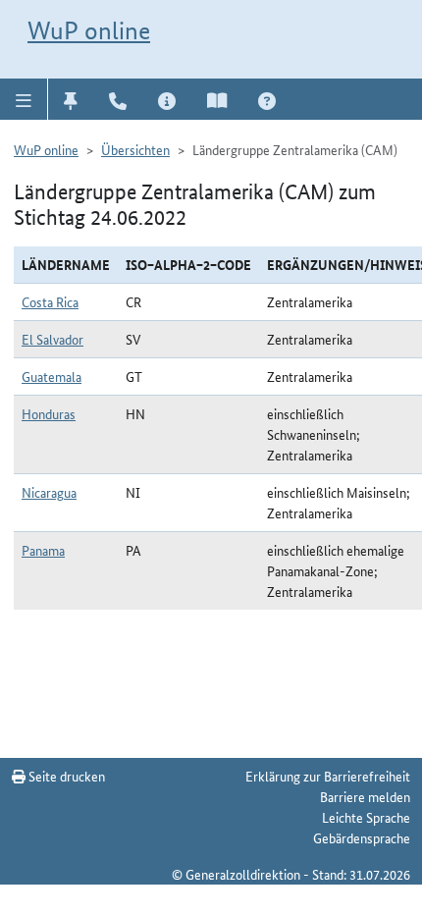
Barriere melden (365, 796)
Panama (43, 550)
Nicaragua (49, 492)
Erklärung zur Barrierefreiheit (327, 775)
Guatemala (51, 376)
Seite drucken (65, 775)
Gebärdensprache (361, 837)
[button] (24, 99)
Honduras (49, 413)
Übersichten (135, 149)
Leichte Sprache (366, 817)
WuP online (88, 30)
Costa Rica (50, 301)
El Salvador (52, 339)
